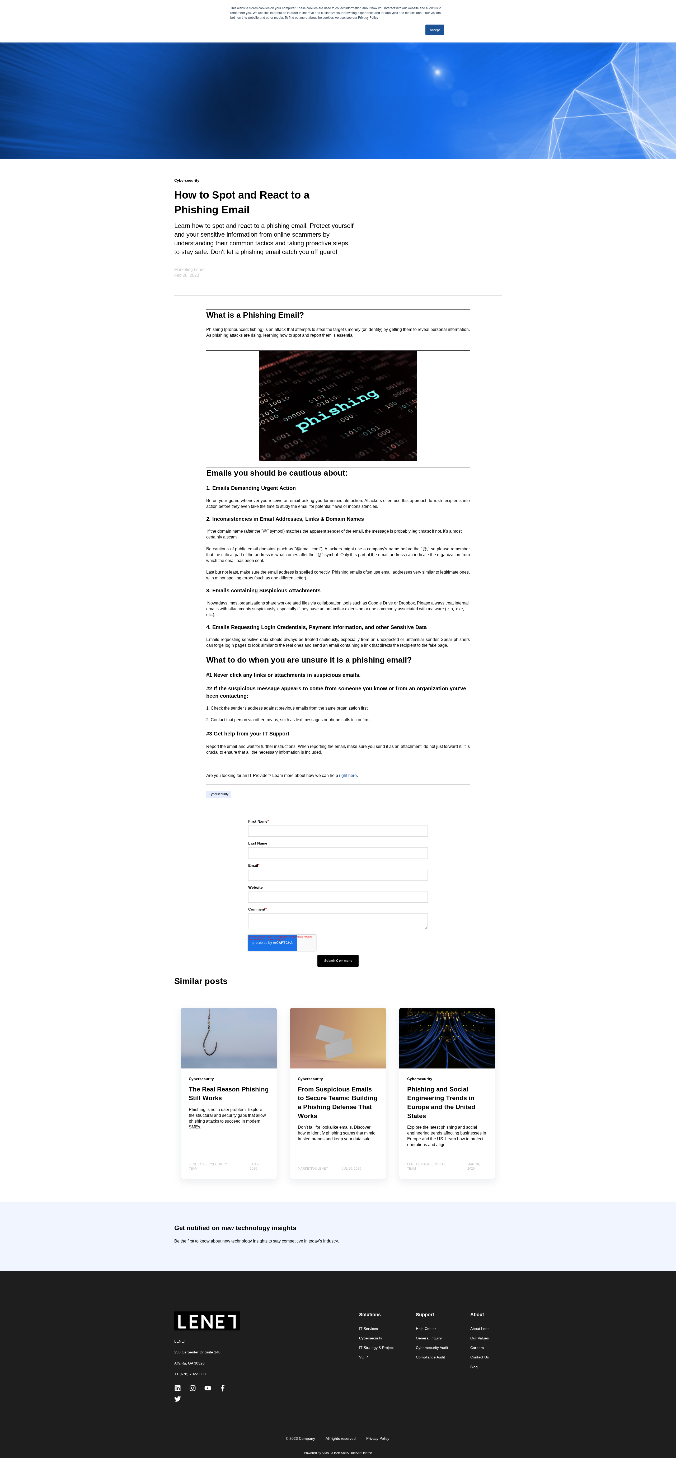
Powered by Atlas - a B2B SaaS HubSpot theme (338, 1453)
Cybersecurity (218, 794)
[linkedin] (177, 1388)
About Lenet (480, 1328)
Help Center (426, 1328)
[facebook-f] (222, 1388)
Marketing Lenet (189, 269)
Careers (477, 1348)
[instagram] (192, 1388)
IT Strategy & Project (376, 1348)
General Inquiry (429, 1338)
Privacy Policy (377, 1438)
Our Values (479, 1338)
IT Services (368, 1328)
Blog (474, 1367)
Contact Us (479, 1357)
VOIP (363, 1357)
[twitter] (177, 1399)
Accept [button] (435, 29)
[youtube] (207, 1388)
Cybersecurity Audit (432, 1348)
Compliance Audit (430, 1357)
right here (347, 775)
